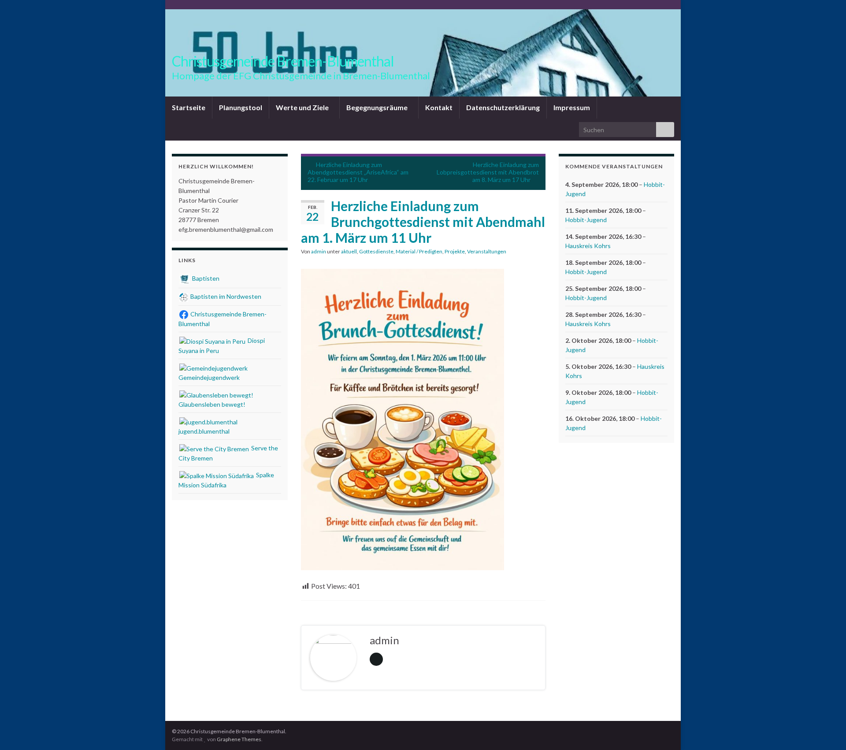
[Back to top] (826, 730)
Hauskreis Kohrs (588, 245)
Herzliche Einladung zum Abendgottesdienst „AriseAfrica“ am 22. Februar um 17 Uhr (358, 172)
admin (318, 251)
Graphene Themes (239, 739)
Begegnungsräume (377, 107)
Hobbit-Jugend (586, 219)
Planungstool (240, 107)
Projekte (455, 251)
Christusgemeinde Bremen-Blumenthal (283, 61)
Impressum (571, 107)
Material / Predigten (419, 251)
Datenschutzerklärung (503, 107)
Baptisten (205, 278)
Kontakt (439, 107)
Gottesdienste (376, 251)
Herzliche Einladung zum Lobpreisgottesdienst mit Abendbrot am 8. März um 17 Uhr (488, 172)
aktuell (349, 251)
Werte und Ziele (303, 107)
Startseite (188, 107)
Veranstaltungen (486, 251)
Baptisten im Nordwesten (225, 296)
